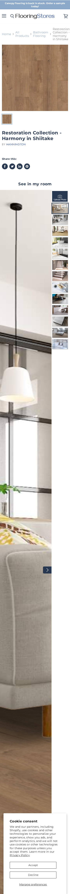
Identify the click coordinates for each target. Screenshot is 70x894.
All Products (22, 34)
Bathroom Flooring (40, 34)
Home (6, 34)
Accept (33, 865)
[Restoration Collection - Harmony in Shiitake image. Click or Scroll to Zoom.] (35, 78)
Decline (33, 875)
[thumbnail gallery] (7, 119)
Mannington (16, 144)
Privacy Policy (20, 855)
